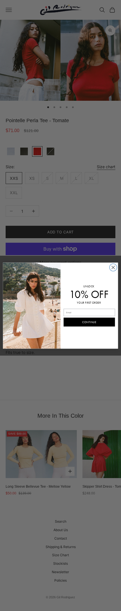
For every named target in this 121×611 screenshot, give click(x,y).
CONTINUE (89, 322)
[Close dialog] (113, 267)
